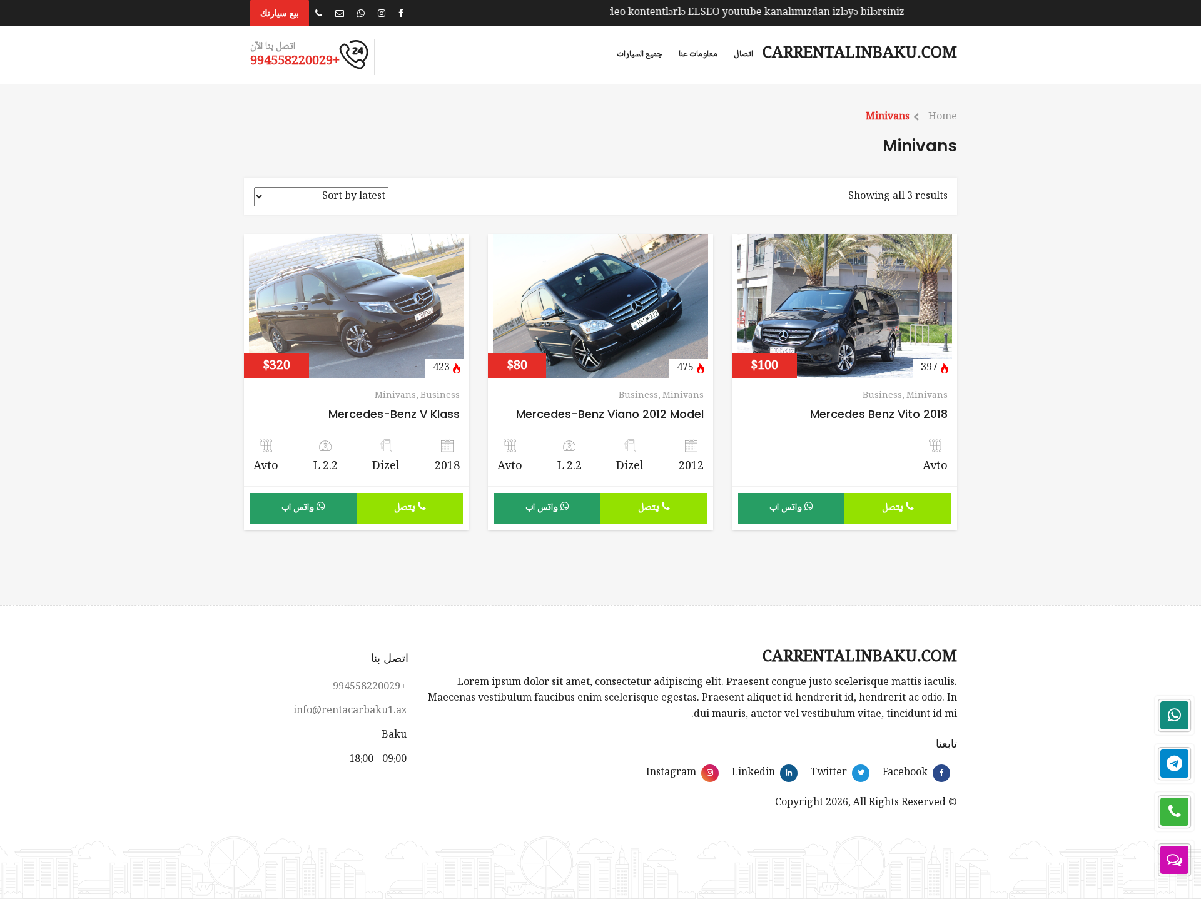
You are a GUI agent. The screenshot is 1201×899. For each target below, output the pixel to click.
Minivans (888, 117)
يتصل (894, 507)
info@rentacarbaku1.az (350, 711)
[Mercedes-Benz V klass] (356, 306)
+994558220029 (370, 687)
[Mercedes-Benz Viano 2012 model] (600, 306)
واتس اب (786, 507)
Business (882, 396)
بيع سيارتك (279, 13)
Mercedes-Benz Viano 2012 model (610, 414)
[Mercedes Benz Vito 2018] (844, 306)
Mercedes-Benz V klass (394, 414)
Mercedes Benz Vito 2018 (879, 414)
